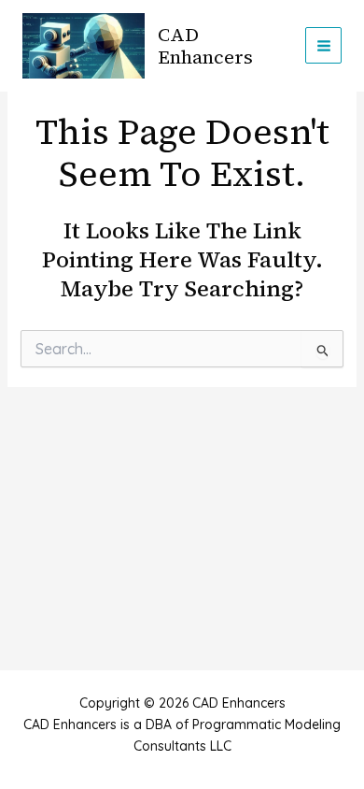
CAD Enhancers (205, 46)
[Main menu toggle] (323, 45)
